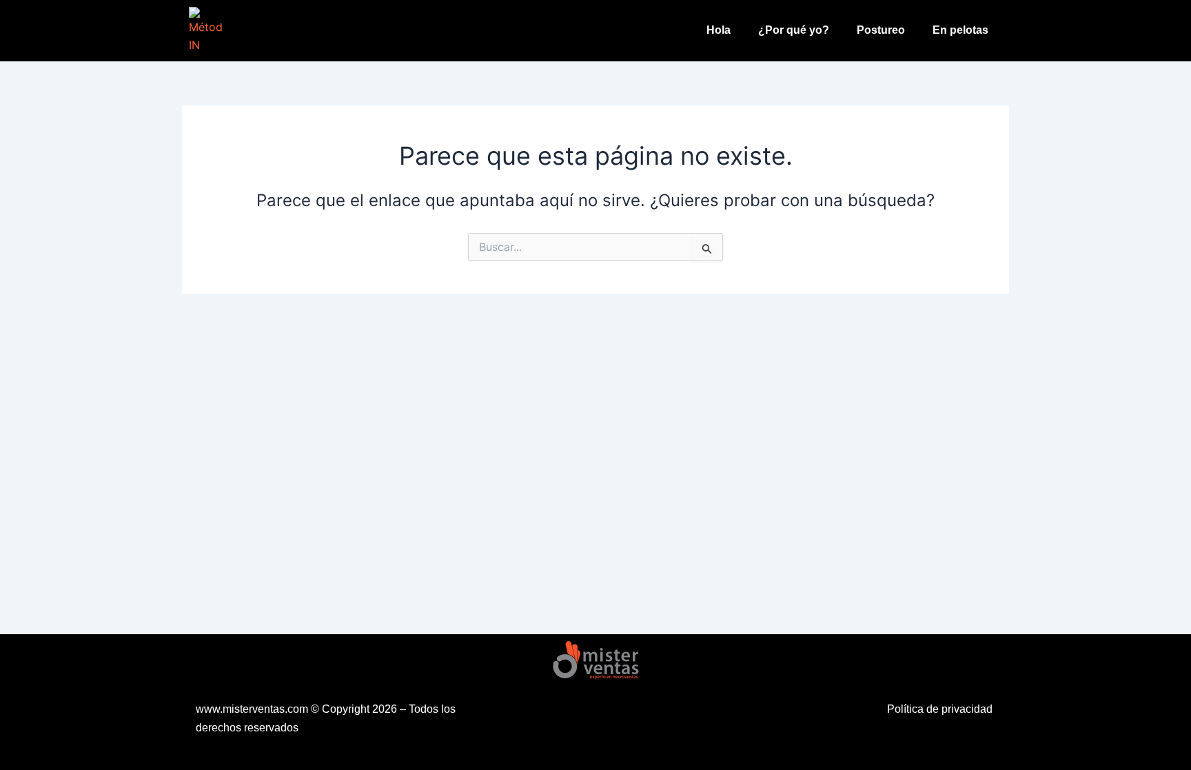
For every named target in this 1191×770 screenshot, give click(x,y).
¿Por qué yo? (793, 30)
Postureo (881, 30)
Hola (718, 30)
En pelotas (960, 30)
